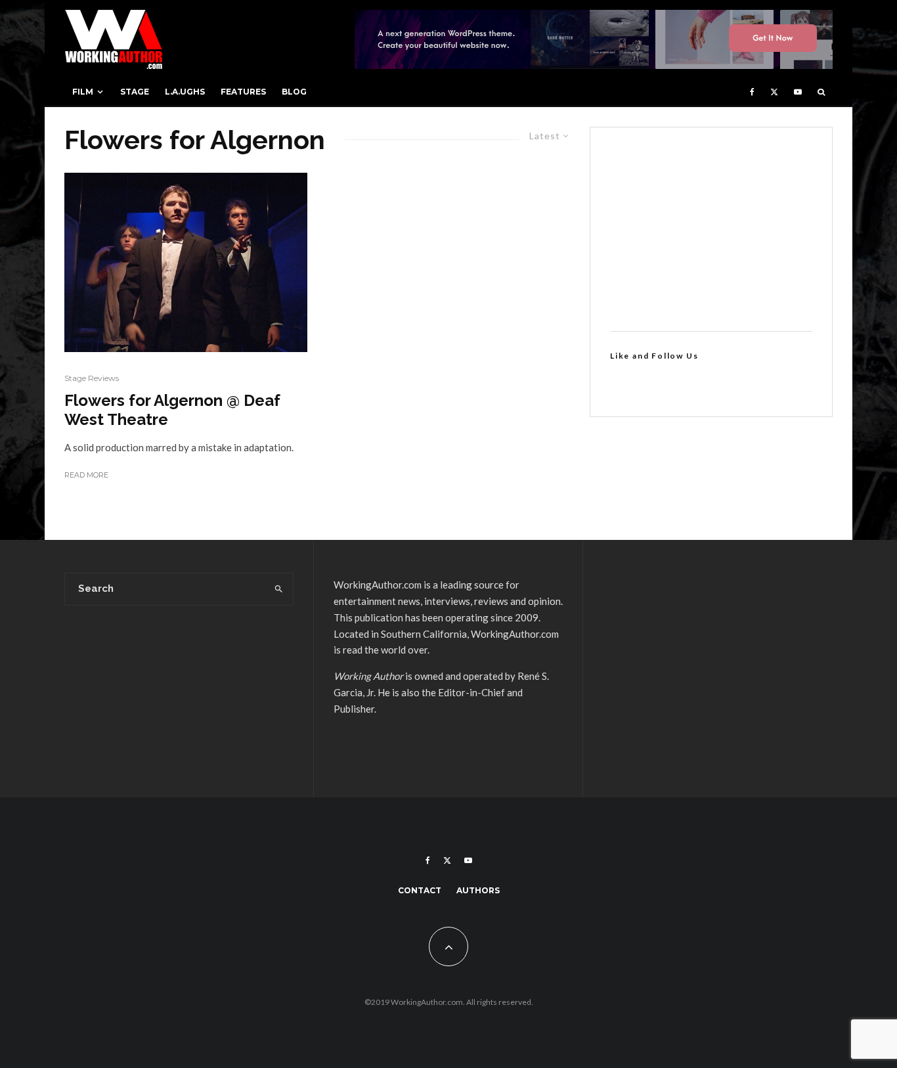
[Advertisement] (711, 229)
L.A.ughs (185, 92)
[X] (774, 92)
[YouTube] (798, 92)
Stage (134, 92)
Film (82, 92)
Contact (419, 890)
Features (243, 92)
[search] (279, 589)
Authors (478, 890)
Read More (86, 474)
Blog (294, 92)
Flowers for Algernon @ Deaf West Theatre (172, 410)
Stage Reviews (91, 378)
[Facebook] (752, 92)
